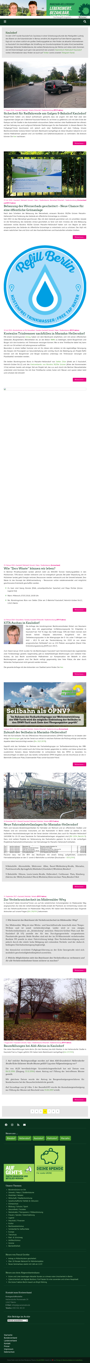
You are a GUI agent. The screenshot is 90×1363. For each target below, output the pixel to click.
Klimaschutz (13, 1203)
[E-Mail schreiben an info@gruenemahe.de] (24, 1125)
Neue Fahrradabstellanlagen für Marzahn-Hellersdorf (41, 824)
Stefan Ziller (61, 361)
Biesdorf (20, 821)
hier (14, 136)
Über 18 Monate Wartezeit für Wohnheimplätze (25, 1261)
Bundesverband (10, 1338)
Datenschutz (9, 1352)
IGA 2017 (17, 729)
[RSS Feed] (18, 1125)
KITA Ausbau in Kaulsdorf (21, 622)
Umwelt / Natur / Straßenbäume (38, 200)
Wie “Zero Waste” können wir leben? (29, 568)
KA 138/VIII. (33, 911)
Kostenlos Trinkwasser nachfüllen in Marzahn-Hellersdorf (44, 333)
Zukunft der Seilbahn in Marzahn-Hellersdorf (35, 732)
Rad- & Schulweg (15, 1237)
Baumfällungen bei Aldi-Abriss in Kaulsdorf (34, 1046)
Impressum (8, 1349)
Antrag (28, 337)
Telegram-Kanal (68, 52)
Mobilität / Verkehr (28, 110)
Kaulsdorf (18, 110)
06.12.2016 (10, 1071)
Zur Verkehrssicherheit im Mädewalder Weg (35, 899)
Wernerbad (53, 200)
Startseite (8, 1335)
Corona (11, 1243)
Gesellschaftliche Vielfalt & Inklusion (23, 1201)
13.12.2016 (29, 1071)
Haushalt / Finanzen (16, 1220)
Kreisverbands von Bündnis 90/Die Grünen (48, 364)
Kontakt (7, 1343)
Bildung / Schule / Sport (18, 1206)
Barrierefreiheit (14, 1246)
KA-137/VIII (68, 1052)
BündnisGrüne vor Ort (20, 330)
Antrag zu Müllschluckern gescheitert (22, 1258)
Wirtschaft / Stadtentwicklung (43, 110)
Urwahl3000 (40, 1360)
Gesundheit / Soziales (34, 330)
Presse (6, 1346)
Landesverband (10, 1340)
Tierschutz (12, 1234)
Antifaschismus (14, 1240)
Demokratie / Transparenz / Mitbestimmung (25, 1212)
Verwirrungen (14, 738)
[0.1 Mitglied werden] (19, 1181)
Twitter (46, 52)
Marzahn (65, 1138)
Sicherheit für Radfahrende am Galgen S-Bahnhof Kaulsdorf (45, 113)
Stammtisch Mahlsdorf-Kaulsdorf (68, 50)
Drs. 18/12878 (39, 741)
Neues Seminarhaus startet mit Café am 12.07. (25, 1264)
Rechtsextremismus (16, 1226)
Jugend (11, 1218)
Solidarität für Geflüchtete (18, 1229)
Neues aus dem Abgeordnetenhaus (22, 1272)
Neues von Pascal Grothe (18, 1254)
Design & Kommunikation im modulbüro (69, 1360)
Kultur (10, 1223)
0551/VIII (70, 857)
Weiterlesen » (79, 143)
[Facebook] (6, 1125)
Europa (11, 1232)
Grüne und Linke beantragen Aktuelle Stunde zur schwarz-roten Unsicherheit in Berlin (40, 1276)
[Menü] (5, 21)
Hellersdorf (24, 1138)
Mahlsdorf (24, 200)
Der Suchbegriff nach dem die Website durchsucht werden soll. (28, 17)
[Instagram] (12, 1125)
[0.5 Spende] (50, 1181)
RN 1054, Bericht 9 (77, 836)
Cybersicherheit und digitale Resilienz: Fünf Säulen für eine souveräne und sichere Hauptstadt (43, 1279)
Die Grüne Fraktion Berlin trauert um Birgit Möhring (27, 1282)
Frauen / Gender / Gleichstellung (21, 1215)
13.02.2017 (48, 1090)
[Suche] (85, 21)
